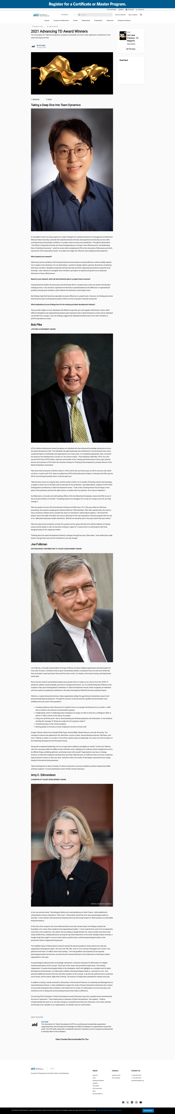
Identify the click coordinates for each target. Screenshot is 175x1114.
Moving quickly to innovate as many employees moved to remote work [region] (61, 727)
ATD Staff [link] (42, 45)
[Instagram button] (136, 1102)
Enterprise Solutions (98, 1080)
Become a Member (120, 14)
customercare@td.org (137, 1080)
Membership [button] (86, 20)
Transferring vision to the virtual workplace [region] (51, 724)
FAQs (94, 1078)
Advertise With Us (97, 1093)
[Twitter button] (127, 1102)
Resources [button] (110, 20)
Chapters (95, 1083)
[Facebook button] (123, 1102)
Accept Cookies (148, 1110)
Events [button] (75, 20)
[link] (111, 9)
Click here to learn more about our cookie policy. (109, 1110)
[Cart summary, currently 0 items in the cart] (141, 15)
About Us (95, 1075)
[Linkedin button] (132, 1102)
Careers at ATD (116, 1075)
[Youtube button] (141, 1102)
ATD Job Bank (116, 1078)
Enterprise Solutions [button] (124, 20)
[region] (72, 256)
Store (94, 1091)
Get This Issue (130, 49)
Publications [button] (98, 20)
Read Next (124, 60)
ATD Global (96, 1086)
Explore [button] (46, 20)
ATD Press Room (97, 1088)
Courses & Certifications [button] (61, 20)
